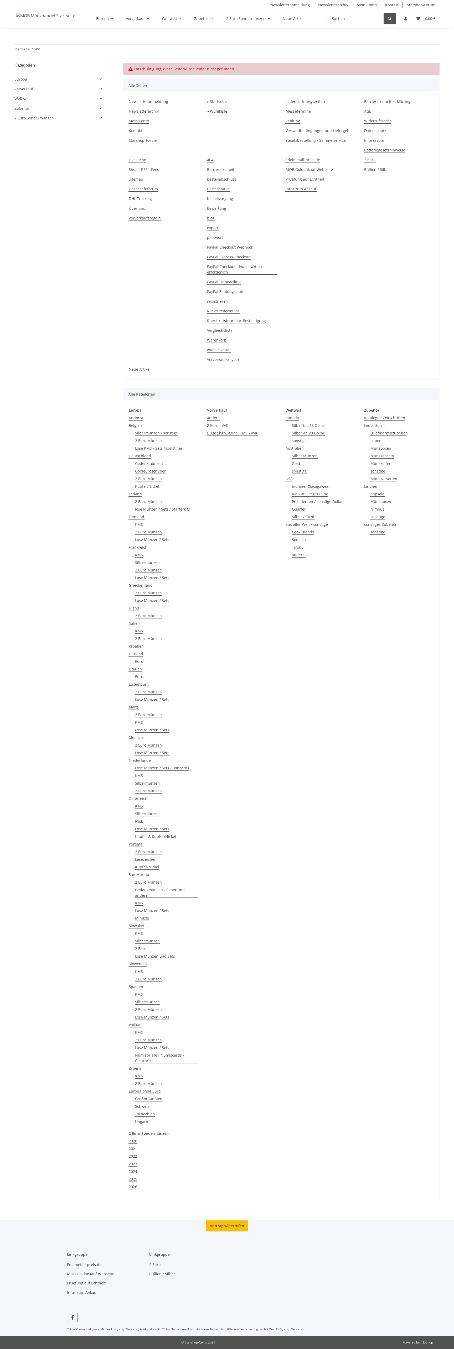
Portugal (136, 844)
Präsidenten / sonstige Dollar (317, 501)
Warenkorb (216, 340)
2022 (133, 1156)
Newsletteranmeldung (290, 4)
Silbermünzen (147, 562)
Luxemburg (139, 684)
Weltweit (22, 98)
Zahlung (293, 120)
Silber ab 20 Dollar (308, 433)
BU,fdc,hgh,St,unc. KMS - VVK (232, 433)
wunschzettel (218, 349)
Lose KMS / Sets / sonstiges (159, 448)
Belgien (135, 425)
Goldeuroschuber (150, 471)
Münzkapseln (382, 455)
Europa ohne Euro (145, 1091)
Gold (296, 463)
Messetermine (298, 111)
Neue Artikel (294, 18)
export (212, 227)
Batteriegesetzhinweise (384, 150)
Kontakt (392, 4)
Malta (134, 707)
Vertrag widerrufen (227, 1225)
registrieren (217, 301)
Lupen (375, 440)
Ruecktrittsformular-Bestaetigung (236, 320)
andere (213, 417)
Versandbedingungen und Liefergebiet (320, 130)
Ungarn (141, 1121)
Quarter (299, 509)
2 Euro (369, 159)
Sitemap (136, 179)
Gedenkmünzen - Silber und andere (160, 892)
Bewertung (216, 208)
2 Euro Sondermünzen (34, 118)
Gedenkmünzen (149, 463)
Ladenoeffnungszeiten (305, 101)
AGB (368, 111)
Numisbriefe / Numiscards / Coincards (159, 1058)
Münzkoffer (380, 463)
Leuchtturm (374, 425)
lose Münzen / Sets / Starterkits (162, 509)
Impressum (374, 140)
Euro (139, 661)
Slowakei (136, 925)
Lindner (371, 486)
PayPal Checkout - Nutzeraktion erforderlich (234, 269)
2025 (133, 1179)
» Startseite (217, 101)
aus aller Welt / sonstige (307, 524)
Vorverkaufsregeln (145, 218)
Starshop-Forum (421, 4)
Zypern (135, 1068)
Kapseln (377, 493)
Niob (139, 821)
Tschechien (145, 1113)
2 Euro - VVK (217, 425)
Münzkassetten (383, 478)
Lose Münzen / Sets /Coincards (162, 767)
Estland (135, 493)
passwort (215, 237)
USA (289, 478)
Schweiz (142, 1106)
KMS (139, 524)
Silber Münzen (305, 455)
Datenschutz (375, 130)
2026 (133, 1186)
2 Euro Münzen (148, 440)
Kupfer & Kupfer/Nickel (155, 836)
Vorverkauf (23, 88)
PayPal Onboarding (224, 281)
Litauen (135, 668)
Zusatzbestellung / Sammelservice (316, 140)
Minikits (142, 918)
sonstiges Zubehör (380, 524)
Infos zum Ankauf (301, 188)
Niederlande (140, 760)
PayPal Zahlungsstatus (226, 291)
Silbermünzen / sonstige (156, 433)
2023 (133, 1163)
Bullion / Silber (377, 169)
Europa (20, 79)
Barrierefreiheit (220, 169)
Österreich (138, 798)
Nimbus (377, 509)
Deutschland (140, 455)
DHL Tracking (140, 198)
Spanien (136, 986)
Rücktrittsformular (223, 310)
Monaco (136, 737)
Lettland (136, 653)
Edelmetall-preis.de (303, 159)
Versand (132, 1329)
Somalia (299, 539)
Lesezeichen (146, 859)
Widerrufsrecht (377, 120)
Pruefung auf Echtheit (305, 179)
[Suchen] (390, 18)
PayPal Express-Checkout (229, 256)
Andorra (136, 417)
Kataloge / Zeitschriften (384, 417)
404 (210, 159)
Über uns (137, 208)
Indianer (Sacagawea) (310, 486)
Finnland (136, 516)
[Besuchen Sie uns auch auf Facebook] (72, 1317)
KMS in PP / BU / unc (310, 493)
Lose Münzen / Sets (152, 539)
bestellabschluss (221, 179)
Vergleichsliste (220, 330)
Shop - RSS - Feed (144, 169)
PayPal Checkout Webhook (230, 247)
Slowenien (138, 963)
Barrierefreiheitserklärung (387, 101)
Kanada (292, 417)
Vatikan (135, 1024)
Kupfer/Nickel (147, 486)
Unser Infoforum (143, 188)
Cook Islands (303, 531)
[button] (405, 18)
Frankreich (138, 547)
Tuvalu (298, 547)
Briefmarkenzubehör (388, 433)
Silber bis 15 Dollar (308, 425)
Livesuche (137, 159)
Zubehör (21, 108)
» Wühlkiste (217, 111)
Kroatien (136, 646)
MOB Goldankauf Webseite (309, 169)
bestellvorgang (220, 198)
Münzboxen (380, 448)
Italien (134, 623)
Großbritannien (148, 1098)
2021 (133, 1148)
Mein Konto (367, 4)
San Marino (139, 874)
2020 (133, 1140)
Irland (134, 608)
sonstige (299, 440)
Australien (295, 448)
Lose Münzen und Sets (155, 956)
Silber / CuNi (303, 516)
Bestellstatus (218, 188)
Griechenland (141, 585)
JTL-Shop (426, 1342)
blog (211, 218)
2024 (133, 1171)
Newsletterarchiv (333, 4)
